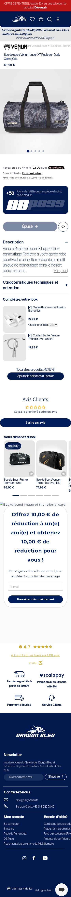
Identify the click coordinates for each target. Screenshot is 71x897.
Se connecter (12, 824)
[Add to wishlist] (63, 227)
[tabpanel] (35, 111)
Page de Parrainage (15, 833)
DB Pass (9, 838)
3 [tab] (35, 150)
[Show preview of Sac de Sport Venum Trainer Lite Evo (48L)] (63, 473)
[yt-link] (42, 858)
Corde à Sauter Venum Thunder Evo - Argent (44, 337)
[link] (35, 200)
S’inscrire (9, 828)
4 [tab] (39, 150)
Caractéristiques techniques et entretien (30, 285)
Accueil (7, 45)
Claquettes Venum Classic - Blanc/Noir (47, 309)
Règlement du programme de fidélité (25, 843)
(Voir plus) (60, 270)
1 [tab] (27, 150)
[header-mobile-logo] (19, 21)
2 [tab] (31, 150)
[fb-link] (32, 858)
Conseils (49, 843)
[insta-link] (22, 858)
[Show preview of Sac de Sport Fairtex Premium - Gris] (31, 473)
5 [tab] (43, 150)
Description (13, 242)
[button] (58, 19)
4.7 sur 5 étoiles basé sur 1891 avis (35, 655)
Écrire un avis (35, 423)
